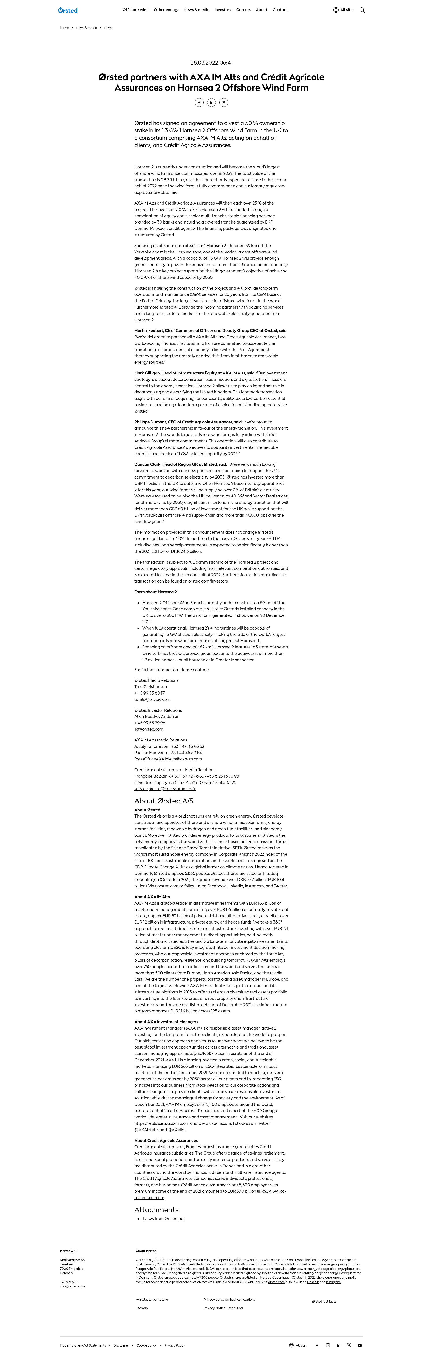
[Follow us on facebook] (317, 1345)
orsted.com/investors (208, 581)
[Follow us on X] (348, 1345)
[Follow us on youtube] (359, 1345)
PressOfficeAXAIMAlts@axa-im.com (168, 758)
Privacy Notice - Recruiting (223, 1308)
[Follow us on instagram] (327, 1345)
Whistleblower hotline (152, 1299)
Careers (243, 9)
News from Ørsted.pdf (164, 1218)
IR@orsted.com (148, 729)
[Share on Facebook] (199, 102)
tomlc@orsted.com (152, 699)
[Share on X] (223, 102)
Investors (223, 9)
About (261, 9)
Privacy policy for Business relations (229, 1299)
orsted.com (167, 885)
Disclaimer (121, 1345)
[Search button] (362, 10)
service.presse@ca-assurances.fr (165, 788)
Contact (280, 9)
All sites (301, 1345)
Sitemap (142, 1308)
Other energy (166, 9)
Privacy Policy (174, 1345)
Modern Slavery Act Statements (83, 1345)
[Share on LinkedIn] (211, 102)
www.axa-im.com (214, 1123)
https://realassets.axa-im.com (161, 1123)
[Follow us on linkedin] (338, 1345)
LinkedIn (313, 1282)
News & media (197, 9)
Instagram (333, 1282)
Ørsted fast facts (324, 1301)
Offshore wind (136, 9)
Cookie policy (147, 1345)
